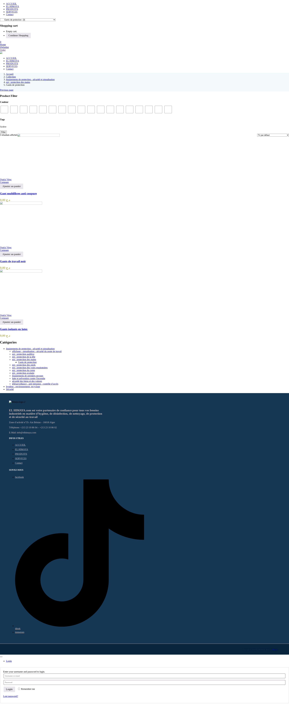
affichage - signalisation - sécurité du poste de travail (37, 351)
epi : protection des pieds (24, 365)
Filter (3, 132)
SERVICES (11, 12)
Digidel (275, 650)
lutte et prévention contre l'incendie (28, 378)
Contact (9, 14)
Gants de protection (27, 362)
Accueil (9, 74)
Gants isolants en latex (14, 329)
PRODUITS (12, 9)
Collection (11, 76)
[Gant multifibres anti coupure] (38, 136)
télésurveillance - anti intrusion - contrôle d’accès (35, 384)
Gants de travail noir (13, 261)
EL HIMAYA (12, 6)
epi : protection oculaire (23, 373)
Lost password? (10, 696)
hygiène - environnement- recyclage (23, 386)
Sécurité (10, 389)
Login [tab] (9, 661)
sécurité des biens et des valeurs (27, 381)
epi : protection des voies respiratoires (30, 367)
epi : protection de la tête (23, 357)
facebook (19, 477)
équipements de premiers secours (27, 375)
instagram (19, 632)
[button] (0, 42)
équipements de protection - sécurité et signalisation (30, 79)
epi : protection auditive (23, 354)
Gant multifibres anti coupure (18, 193)
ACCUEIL (11, 3)
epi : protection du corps (23, 370)
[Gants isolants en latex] (21, 271)
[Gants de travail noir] (21, 204)
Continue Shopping (18, 35)
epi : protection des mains (18, 82)
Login (9, 689)
